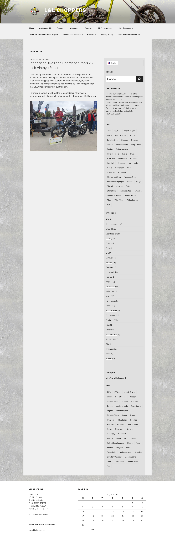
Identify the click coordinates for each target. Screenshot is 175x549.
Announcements (112, 224)
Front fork (111, 158)
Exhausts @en (122, 149)
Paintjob (109, 306)
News (109, 168)
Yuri (108, 205)
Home (31, 28)
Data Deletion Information (129, 34)
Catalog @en (112, 140)
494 (107, 219)
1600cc (117, 131)
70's (109, 131)
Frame (132, 154)
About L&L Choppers (72, 34)
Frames (109, 267)
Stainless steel (125, 191)
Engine (110, 149)
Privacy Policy (107, 34)
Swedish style (130, 195)
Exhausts (109, 258)
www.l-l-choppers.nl (37, 530)
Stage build (111, 191)
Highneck (121, 163)
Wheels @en (132, 200)
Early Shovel (136, 144)
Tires (109, 200)
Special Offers (111, 334)
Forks (124, 154)
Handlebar (122, 158)
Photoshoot (110, 315)
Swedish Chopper (114, 195)
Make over (110, 291)
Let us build (110, 286)
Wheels (109, 358)
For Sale (109, 262)
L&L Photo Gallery (104, 28)
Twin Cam (110, 349)
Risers (129, 181)
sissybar (119, 186)
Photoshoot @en (114, 177)
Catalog (60, 28)
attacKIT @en (129, 131)
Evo (107, 253)
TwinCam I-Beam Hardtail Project (43, 34)
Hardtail (110, 163)
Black (109, 135)
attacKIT (109, 229)
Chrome (134, 140)
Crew (108, 248)
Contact (90, 34)
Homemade (133, 163)
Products (109, 320)
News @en (119, 168)
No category (111, 301)
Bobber (133, 135)
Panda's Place (111, 310)
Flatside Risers (113, 154)
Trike (108, 344)
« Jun (92, 529)
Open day (111, 172)
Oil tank (130, 168)
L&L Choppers (65, 10)
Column (109, 243)
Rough (138, 181)
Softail (128, 186)
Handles (133, 158)
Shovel (110, 186)
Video (108, 354)
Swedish (138, 191)
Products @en (130, 177)
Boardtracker (120, 135)
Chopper (124, 140)
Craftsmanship (45, 28)
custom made (122, 144)
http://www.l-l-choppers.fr (116, 378)
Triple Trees (119, 200)
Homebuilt (110, 272)
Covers (110, 144)
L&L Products (125, 28)
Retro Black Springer (115, 181)
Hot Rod (109, 277)
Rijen (108, 325)
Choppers (74, 28)
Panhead (122, 172)
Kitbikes (109, 282)
